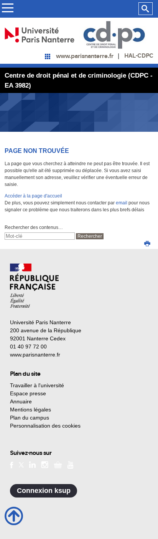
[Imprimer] (147, 244)
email (121, 203)
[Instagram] (44, 464)
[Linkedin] (32, 464)
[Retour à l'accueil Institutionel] (34, 286)
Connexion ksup (44, 490)
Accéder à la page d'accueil (33, 196)
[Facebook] (11, 464)
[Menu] (7, 9)
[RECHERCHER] (145, 8)
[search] (40, 236)
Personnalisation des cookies (45, 426)
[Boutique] (58, 464)
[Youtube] (70, 464)
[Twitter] (21, 464)
